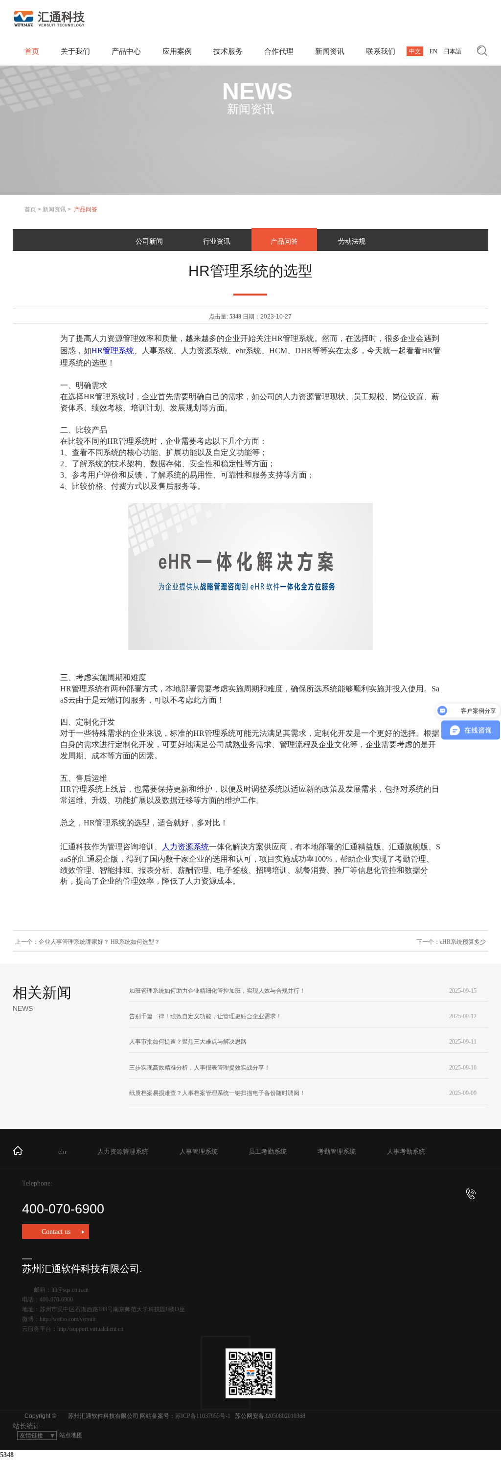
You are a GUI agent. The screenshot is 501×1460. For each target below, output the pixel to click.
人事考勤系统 (406, 1151)
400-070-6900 (63, 1209)
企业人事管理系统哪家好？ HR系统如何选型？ (99, 941)
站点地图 (71, 1435)
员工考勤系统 (268, 1151)
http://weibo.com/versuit (67, 1319)
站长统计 (26, 1426)
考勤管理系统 (337, 1151)
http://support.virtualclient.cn (90, 1328)
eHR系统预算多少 (463, 941)
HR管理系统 (112, 350)
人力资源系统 (185, 847)
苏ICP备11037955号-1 (202, 1416)
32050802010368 (284, 1416)
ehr (62, 1151)
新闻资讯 (54, 209)
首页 (30, 209)
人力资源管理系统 (122, 1151)
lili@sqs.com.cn (70, 1289)
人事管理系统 (199, 1151)
